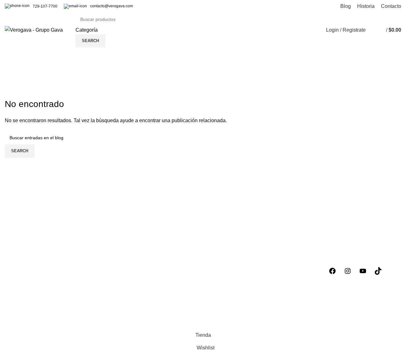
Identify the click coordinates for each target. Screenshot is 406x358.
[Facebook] (332, 271)
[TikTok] (378, 271)
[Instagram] (347, 271)
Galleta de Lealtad (228, 291)
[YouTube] (363, 271)
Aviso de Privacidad (230, 267)
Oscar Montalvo (73, 79)
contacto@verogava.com (111, 6)
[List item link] (51, 319)
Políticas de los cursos (233, 255)
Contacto (218, 303)
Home (10, 94)
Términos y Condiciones (235, 279)
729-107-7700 (45, 6)
